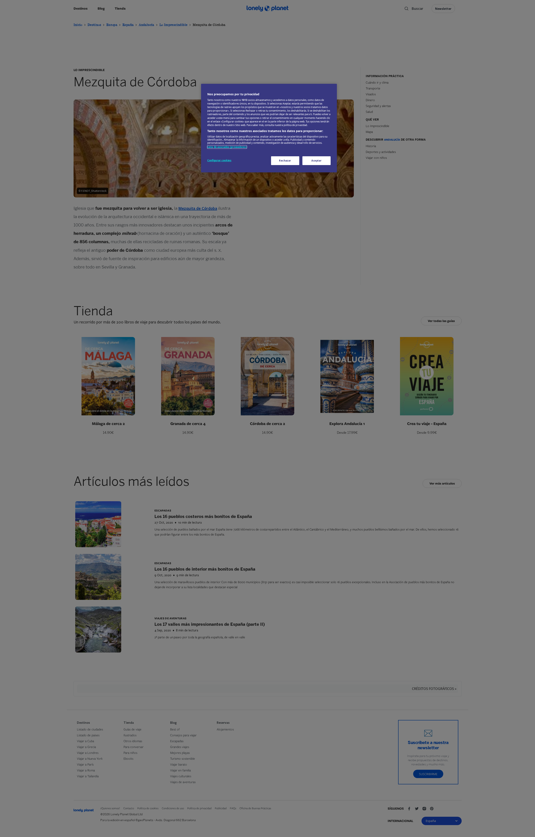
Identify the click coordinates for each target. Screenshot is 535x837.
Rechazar (285, 160)
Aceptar (316, 160)
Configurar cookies (219, 160)
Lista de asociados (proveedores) (227, 147)
